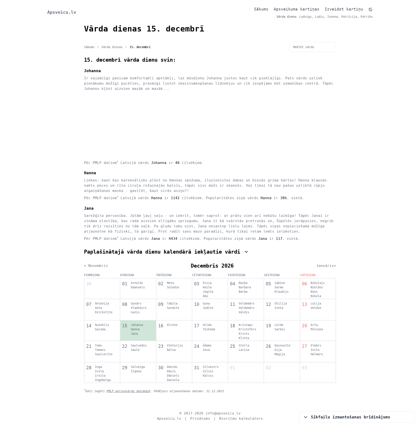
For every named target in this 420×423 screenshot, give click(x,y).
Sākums (261, 9)
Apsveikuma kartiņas (296, 9)
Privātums (200, 418)
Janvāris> (326, 266)
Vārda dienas (112, 47)
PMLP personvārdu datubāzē (128, 391)
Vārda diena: (287, 16)
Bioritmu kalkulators (241, 418)
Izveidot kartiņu (344, 9)
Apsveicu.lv (61, 12)
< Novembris (96, 266)
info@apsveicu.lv (223, 413)
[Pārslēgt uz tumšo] (370, 9)
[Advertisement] (210, 125)
